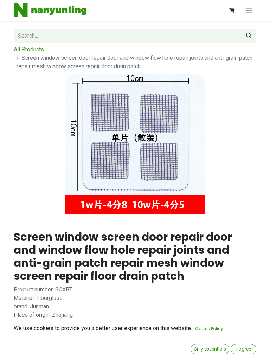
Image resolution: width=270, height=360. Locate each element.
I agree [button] (243, 349)
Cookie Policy (209, 329)
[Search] (249, 36)
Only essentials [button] (210, 349)
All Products (29, 49)
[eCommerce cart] (232, 10)
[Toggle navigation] (249, 10)
